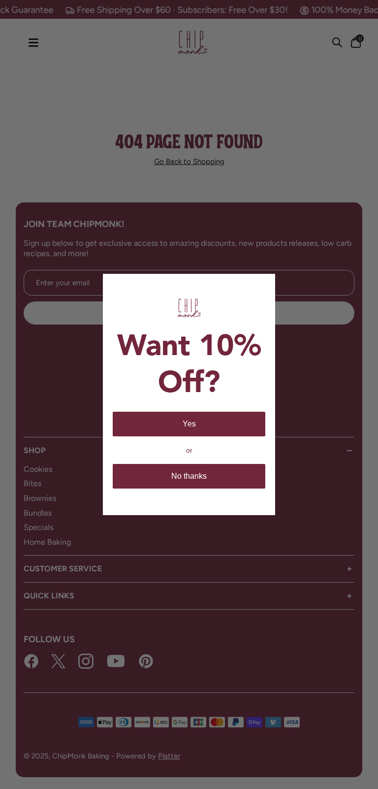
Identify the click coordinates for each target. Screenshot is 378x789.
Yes (189, 424)
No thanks (189, 476)
